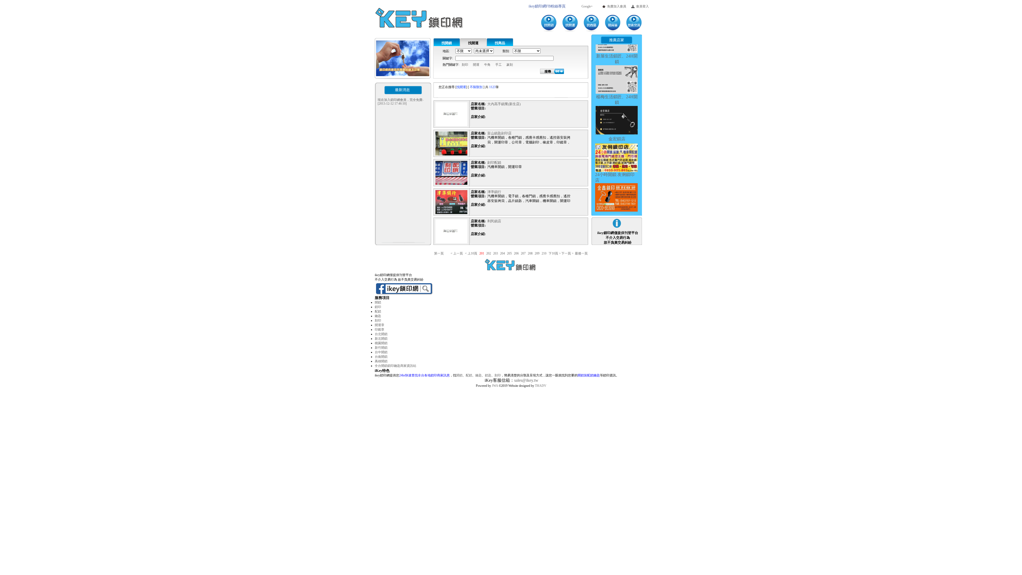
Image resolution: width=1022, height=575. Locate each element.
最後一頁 (581, 253)
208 (530, 253)
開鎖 (378, 302)
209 (537, 253)
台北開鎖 (381, 334)
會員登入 (642, 6)
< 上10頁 (471, 253)
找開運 (473, 43)
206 (516, 253)
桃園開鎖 (381, 343)
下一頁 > (567, 253)
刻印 (465, 65)
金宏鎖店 (616, 119)
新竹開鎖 (381, 348)
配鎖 (378, 311)
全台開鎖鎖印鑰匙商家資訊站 (395, 366)
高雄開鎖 (381, 361)
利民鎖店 (494, 221)
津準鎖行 (494, 192)
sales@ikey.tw (526, 380)
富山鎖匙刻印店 (499, 133)
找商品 (500, 43)
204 (502, 253)
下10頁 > (555, 253)
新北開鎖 (381, 338)
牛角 (487, 65)
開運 (476, 65)
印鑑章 (379, 329)
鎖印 (378, 307)
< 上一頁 (457, 253)
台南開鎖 (381, 357)
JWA (495, 386)
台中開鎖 (381, 352)
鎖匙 (488, 375)
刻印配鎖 (494, 163)
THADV (540, 386)
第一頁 (442, 253)
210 (544, 253)
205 (509, 253)
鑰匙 (378, 316)
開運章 (379, 325)
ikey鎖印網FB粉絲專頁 (547, 6)
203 (495, 253)
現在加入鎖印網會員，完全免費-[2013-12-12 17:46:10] (400, 101)
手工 (498, 65)
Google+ (587, 6)
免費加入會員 (616, 6)
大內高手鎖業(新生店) (504, 104)
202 (488, 253)
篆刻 (509, 65)
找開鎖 (447, 43)
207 (523, 253)
